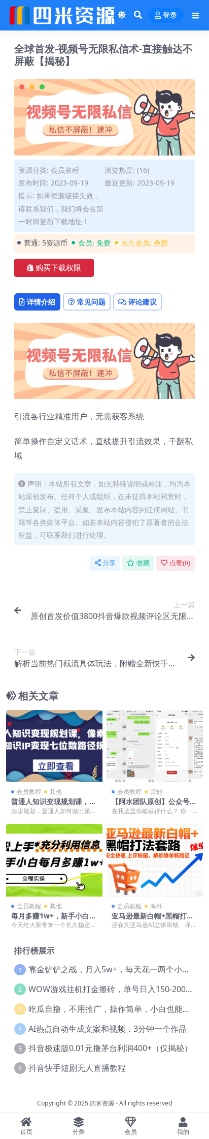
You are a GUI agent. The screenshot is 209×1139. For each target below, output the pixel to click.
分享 (109, 563)
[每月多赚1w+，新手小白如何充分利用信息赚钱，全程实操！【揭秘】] (54, 860)
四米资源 (102, 1103)
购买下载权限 (58, 268)
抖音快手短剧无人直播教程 (77, 1067)
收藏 (143, 563)
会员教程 (65, 170)
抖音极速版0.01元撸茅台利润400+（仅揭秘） (110, 1048)
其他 (56, 791)
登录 (170, 15)
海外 (156, 906)
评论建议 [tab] (142, 301)
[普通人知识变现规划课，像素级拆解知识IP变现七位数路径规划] (54, 746)
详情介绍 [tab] (41, 301)
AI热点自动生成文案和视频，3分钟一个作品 (107, 1028)
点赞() (179, 563)
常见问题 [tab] (91, 301)
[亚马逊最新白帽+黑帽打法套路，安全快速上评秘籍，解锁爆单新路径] (155, 860)
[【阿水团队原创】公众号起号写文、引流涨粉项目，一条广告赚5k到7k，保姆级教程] (155, 746)
